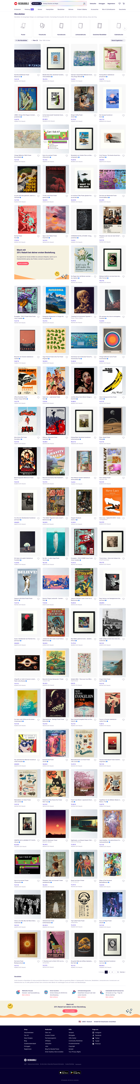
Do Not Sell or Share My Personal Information (52, 1064)
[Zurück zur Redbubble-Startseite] (21, 3)
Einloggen (27, 1046)
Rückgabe (72, 1035)
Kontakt (71, 1049)
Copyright (72, 1046)
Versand (71, 1032)
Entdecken (17, 9)
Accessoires (94, 9)
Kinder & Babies (82, 9)
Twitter (97, 1038)
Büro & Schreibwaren (108, 9)
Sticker (40, 9)
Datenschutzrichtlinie (33, 1064)
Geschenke (122, 9)
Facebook (98, 1035)
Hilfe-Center (72, 1038)
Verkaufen (48, 1043)
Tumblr (97, 1041)
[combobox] (59, 3)
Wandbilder (61, 9)
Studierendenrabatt (30, 1043)
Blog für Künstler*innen (52, 1049)
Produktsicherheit (74, 1043)
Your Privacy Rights (75, 1052)
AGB (25, 1064)
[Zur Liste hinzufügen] (38, 75)
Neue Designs (28, 1038)
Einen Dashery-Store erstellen (54, 1052)
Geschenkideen (28, 1032)
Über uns (48, 1032)
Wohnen (70, 9)
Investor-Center (50, 1035)
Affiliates (48, 1041)
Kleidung (29, 9)
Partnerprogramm (50, 1038)
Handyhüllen (50, 9)
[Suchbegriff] (84, 3)
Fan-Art (26, 1035)
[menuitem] (17, 9)
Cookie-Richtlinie (69, 1064)
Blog (25, 1041)
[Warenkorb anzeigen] (124, 3)
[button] (23, 28)
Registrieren (27, 1049)
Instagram (98, 1032)
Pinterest (98, 1043)
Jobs (46, 1046)
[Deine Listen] (120, 3)
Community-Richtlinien (76, 1041)
